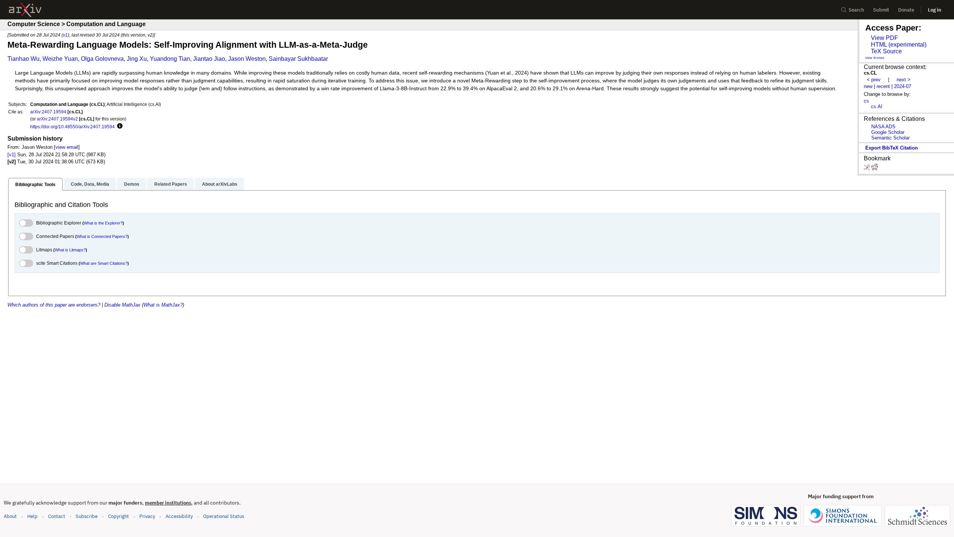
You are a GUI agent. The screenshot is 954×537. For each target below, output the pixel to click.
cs (866, 101)
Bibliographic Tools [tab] (35, 184)
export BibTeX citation (891, 148)
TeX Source (886, 51)
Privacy (147, 516)
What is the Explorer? (103, 223)
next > (903, 79)
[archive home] (25, 10)
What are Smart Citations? (103, 263)
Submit (881, 10)
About (10, 516)
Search (856, 10)
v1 (65, 34)
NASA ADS (883, 126)
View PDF (884, 38)
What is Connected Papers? (102, 236)
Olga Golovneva (102, 59)
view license (874, 58)
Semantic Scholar (890, 138)
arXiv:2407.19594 (48, 111)
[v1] (11, 154)
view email (67, 147)
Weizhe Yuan (60, 59)
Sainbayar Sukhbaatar (298, 59)
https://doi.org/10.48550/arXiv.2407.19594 (72, 126)
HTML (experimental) (898, 44)
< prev (874, 79)
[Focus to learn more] (119, 126)
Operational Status (223, 516)
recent (883, 86)
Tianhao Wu (23, 59)
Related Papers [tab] (170, 184)
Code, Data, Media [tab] (90, 184)
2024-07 (902, 86)
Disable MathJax (122, 305)
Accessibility (179, 516)
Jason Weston (247, 59)
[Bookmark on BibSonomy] (867, 169)
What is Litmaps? (70, 250)
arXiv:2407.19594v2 (57, 118)
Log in (934, 10)
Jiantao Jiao (209, 59)
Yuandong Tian (170, 59)
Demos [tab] (131, 184)
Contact (56, 516)
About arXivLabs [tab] (219, 184)
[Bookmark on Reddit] (874, 169)
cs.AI (876, 106)
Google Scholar (887, 132)
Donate (906, 10)
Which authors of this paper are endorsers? (53, 305)
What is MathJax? (163, 305)
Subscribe (87, 516)
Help (32, 516)
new (868, 86)
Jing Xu (137, 59)
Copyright (118, 516)
